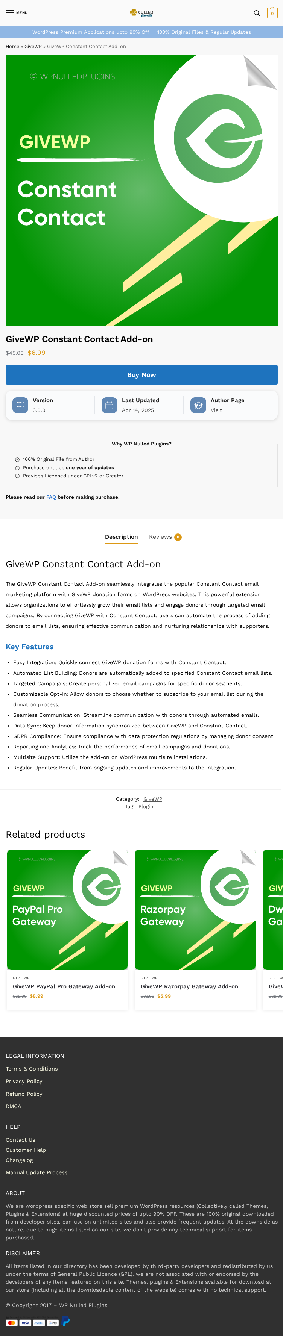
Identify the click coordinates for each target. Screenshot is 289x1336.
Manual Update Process (37, 1172)
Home (12, 46)
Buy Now (141, 375)
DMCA (13, 1106)
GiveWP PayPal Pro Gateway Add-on (64, 986)
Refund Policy (24, 1094)
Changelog (19, 1160)
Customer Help (26, 1150)
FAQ (51, 497)
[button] (271, 13)
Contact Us (20, 1139)
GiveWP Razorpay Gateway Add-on (189, 986)
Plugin (145, 806)
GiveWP (33, 46)
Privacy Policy (24, 1081)
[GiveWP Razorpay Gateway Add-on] (195, 910)
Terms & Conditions (32, 1068)
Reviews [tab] (164, 536)
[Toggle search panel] (257, 13)
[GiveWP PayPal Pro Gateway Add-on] (67, 910)
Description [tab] (121, 536)
